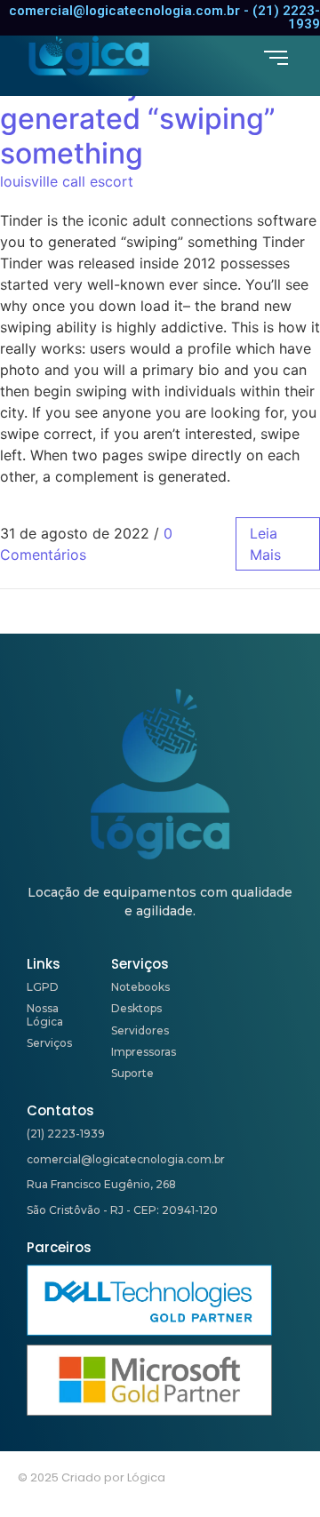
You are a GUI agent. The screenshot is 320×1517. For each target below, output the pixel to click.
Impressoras (143, 1051)
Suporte (132, 1073)
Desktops (136, 1008)
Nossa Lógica (45, 1014)
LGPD (43, 987)
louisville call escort (66, 181)
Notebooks (140, 987)
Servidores (140, 1030)
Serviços (49, 1043)
